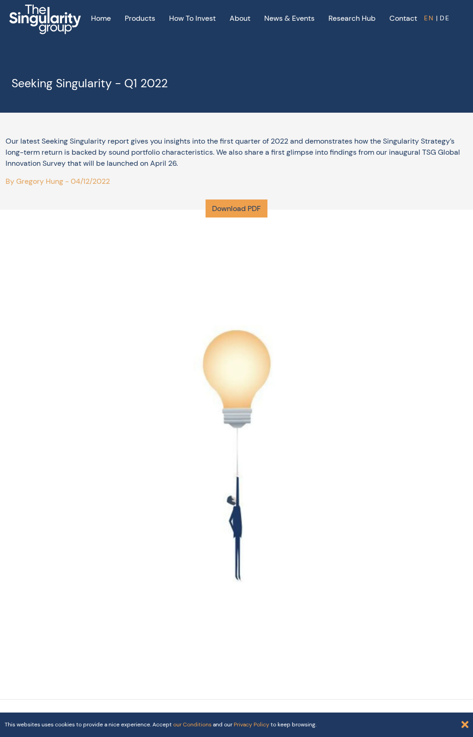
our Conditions (192, 724)
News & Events (289, 18)
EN (429, 18)
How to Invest (192, 18)
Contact (403, 18)
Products (140, 18)
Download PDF (236, 208)
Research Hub (352, 18)
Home (101, 18)
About (240, 18)
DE (445, 18)
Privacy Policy (251, 724)
